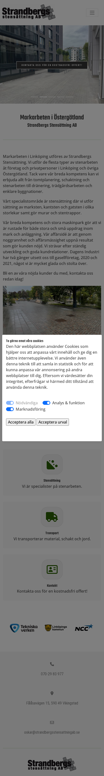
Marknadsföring (30, 409)
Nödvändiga (27, 403)
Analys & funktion (68, 403)
